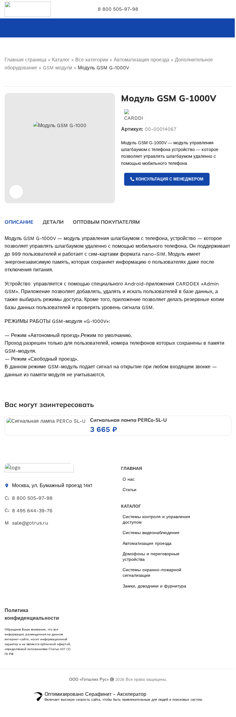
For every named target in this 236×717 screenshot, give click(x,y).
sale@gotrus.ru (30, 523)
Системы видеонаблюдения (151, 532)
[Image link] (39, 469)
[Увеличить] (16, 192)
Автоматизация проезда (141, 60)
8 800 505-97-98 (118, 9)
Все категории (91, 60)
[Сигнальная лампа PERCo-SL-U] (45, 420)
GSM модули (57, 68)
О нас (129, 479)
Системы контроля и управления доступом (156, 519)
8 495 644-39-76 (32, 511)
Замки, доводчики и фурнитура (154, 585)
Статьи (129, 489)
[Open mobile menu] (228, 9)
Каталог (61, 60)
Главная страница (25, 60)
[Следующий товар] (23, 79)
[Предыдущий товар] (8, 79)
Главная (131, 468)
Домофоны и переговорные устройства (151, 556)
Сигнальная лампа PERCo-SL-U (128, 420)
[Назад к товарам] (15, 79)
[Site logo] (28, 9)
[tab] (19, 221)
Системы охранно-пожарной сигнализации (152, 572)
